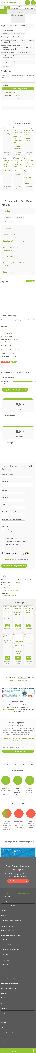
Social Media (8, 272)
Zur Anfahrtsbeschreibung (10, 590)
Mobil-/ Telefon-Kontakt (9, 512)
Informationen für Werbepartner (10, 949)
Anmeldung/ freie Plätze (12, 538)
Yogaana (7, 170)
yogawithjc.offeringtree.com (19, 98)
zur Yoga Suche (2, 7)
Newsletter (4, 1022)
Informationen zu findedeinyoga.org (11, 920)
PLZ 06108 (12, 333)
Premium (32, 125)
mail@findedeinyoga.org (10, 1032)
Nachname (5, 497)
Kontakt (14, 361)
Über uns (3, 910)
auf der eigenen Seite (18, 824)
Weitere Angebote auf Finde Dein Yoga (14, 264)
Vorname (4, 490)
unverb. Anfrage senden (18, 89)
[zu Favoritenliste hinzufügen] (2, 16)
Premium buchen (8, 940)
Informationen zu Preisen (12, 544)
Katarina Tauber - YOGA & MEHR (18, 176)
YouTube (3, 1017)
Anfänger (7, 529)
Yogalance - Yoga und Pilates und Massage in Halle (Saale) (28, 182)
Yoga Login (6, 1040)
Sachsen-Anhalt (14, 339)
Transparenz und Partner (8, 988)
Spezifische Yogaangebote (13, 241)
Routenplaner (31, 281)
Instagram (4, 1013)
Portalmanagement (6, 998)
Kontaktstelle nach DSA (8, 979)
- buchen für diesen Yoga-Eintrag (30, 824)
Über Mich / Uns (9, 256)
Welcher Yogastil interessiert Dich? (13, 519)
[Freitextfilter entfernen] (28, 3)
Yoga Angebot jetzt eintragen (18, 881)
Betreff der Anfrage (8, 474)
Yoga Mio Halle (28, 139)
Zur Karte (5, 587)
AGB (2, 969)
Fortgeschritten (9, 531)
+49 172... (10, 95)
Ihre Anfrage (6, 481)
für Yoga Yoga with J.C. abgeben (5, 791)
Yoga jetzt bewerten (15, 390)
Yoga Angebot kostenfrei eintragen (11, 935)
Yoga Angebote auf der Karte (9, 901)
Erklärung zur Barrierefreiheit (9, 983)
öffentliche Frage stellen (19, 751)
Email (3, 504)
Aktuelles (6, 211)
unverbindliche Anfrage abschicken (14, 566)
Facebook (4, 1008)
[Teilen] (29, 1050)
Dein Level (5, 526)
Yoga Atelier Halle (7, 620)
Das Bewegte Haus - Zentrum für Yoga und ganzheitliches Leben (18, 148)
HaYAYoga (8, 134)
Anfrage (32, 12)
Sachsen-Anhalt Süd (14, 350)
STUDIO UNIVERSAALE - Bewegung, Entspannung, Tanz (18, 614)
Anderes (7, 547)
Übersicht (3, 12)
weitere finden (17, 791)
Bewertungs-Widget (7, 944)
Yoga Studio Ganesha (8, 642)
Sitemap (3, 993)
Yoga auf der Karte (9, 92)
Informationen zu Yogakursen (14, 234)
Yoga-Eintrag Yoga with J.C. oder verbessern (6, 825)
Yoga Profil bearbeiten (7, 930)
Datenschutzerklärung (10, 559)
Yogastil (8, 228)
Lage (11, 12)
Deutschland (8, 342)
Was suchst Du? (7, 536)
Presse (3, 1027)
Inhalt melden (22, 681)
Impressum (4, 964)
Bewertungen (25, 12)
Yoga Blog (4, 915)
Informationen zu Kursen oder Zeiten (15, 541)
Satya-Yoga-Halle (28, 644)
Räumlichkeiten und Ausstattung (10, 248)
